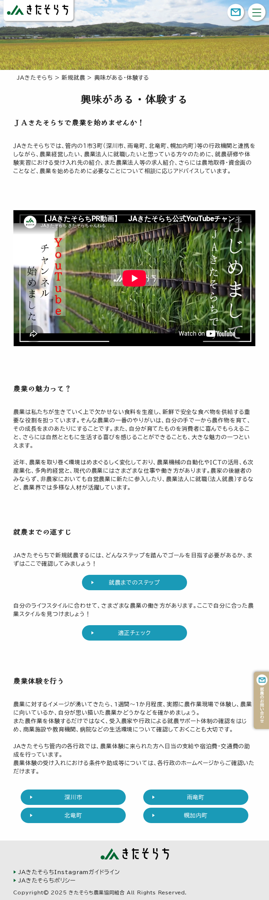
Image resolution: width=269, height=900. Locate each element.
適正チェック (134, 633)
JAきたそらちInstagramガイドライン (69, 872)
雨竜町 (196, 797)
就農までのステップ (134, 582)
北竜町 (73, 815)
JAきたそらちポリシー (47, 880)
